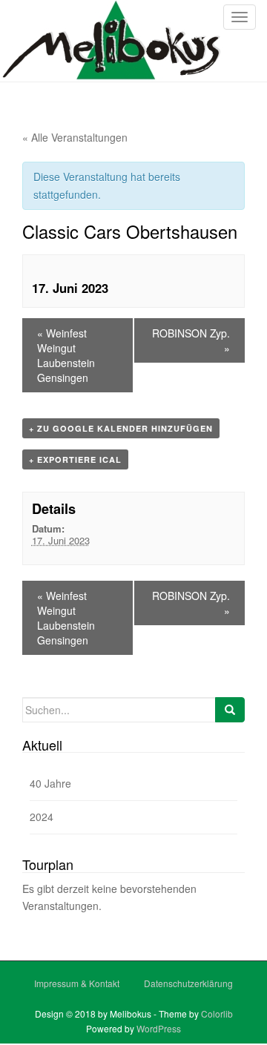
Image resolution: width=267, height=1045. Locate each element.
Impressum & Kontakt (76, 983)
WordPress (158, 1028)
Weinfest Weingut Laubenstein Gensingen (66, 355)
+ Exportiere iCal (75, 459)
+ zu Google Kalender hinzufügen (121, 428)
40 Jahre (50, 783)
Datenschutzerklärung (188, 983)
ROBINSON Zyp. (191, 340)
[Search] (230, 709)
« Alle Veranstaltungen (75, 137)
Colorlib (217, 1013)
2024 (41, 816)
